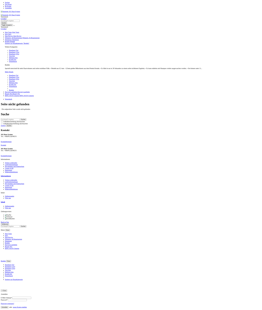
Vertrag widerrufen (11, 163)
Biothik (7, 41)
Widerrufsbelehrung (11, 172)
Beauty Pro (9, 94)
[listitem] (133, 215)
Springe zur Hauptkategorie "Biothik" (17, 43)
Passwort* (4, 300)
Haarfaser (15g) (14, 52)
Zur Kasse (8, 4)
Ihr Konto (8, 6)
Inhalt (3, 202)
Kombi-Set (12, 59)
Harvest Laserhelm (11, 92)
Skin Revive (9, 36)
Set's (6, 34)
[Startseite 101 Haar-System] (10, 11)
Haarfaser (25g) (14, 54)
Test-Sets (12, 56)
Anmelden (8, 8)
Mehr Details (9, 72)
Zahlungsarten (9, 196)
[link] (3, 19)
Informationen (6, 176)
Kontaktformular (6, 142)
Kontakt (3, 145)
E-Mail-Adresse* (6, 298)
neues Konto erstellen (20, 307)
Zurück (3, 125)
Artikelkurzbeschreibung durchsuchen (15, 124)
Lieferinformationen (11, 165)
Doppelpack (13, 61)
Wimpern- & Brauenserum (13, 38)
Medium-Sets (13, 58)
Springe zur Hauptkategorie (14, 279)
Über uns (8, 198)
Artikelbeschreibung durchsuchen (14, 121)
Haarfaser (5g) (13, 50)
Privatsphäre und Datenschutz (14, 166)
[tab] (131, 176)
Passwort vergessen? (7, 303)
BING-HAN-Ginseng (12, 96)
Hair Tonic (8, 32)
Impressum (8, 170)
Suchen (7, 2)
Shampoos (8, 40)
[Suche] (14, 25)
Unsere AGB (9, 168)
